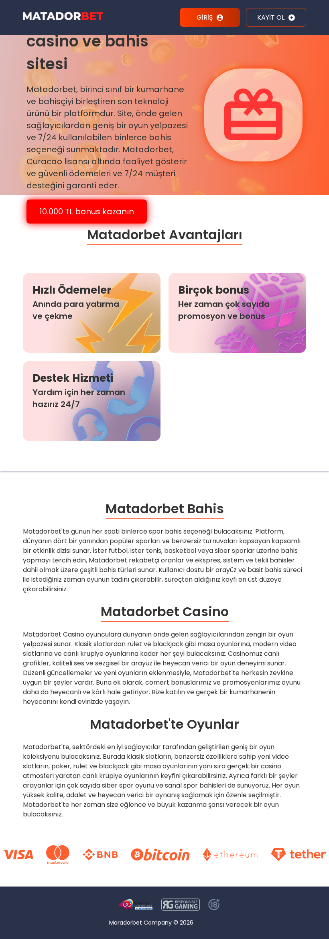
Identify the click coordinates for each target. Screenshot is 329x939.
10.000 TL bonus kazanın (86, 211)
